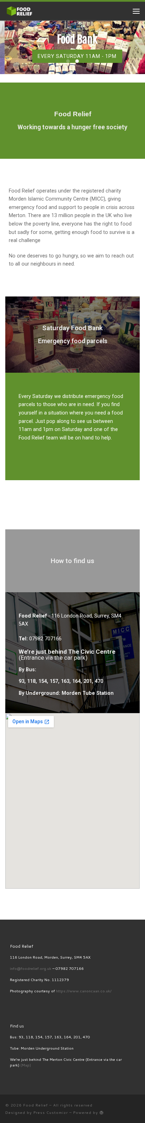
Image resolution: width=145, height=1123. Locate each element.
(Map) (25, 1064)
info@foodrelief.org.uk (30, 968)
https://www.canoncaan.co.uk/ (84, 990)
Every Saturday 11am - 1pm (72, 56)
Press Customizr (50, 1112)
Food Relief (35, 1105)
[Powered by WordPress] (102, 1113)
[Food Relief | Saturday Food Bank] (19, 10)
